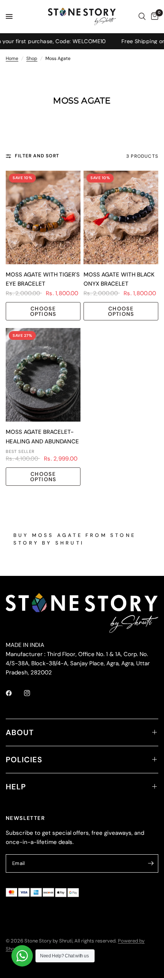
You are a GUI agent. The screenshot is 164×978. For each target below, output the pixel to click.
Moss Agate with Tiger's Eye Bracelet (43, 279)
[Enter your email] (150, 863)
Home (12, 58)
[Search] (142, 16)
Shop (31, 58)
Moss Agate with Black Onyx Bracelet (119, 279)
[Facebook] (14, 693)
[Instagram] (32, 693)
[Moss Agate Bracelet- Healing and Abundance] (43, 375)
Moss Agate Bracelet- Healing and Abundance (42, 436)
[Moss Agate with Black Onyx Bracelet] (121, 217)
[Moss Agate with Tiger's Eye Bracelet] (43, 217)
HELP (16, 787)
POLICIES (24, 760)
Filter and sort (37, 156)
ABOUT (20, 732)
